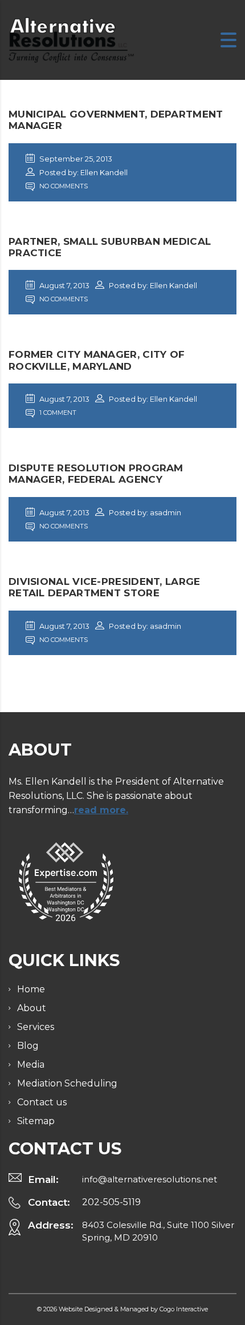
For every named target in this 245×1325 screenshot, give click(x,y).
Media (30, 1064)
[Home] (71, 39)
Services (35, 1026)
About (31, 1008)
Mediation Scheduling (67, 1083)
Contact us (42, 1102)
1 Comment (57, 413)
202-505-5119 (111, 1202)
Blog (28, 1045)
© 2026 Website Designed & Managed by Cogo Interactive (122, 1309)
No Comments (63, 186)
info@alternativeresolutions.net (149, 1179)
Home (31, 989)
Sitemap (36, 1121)
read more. (101, 810)
